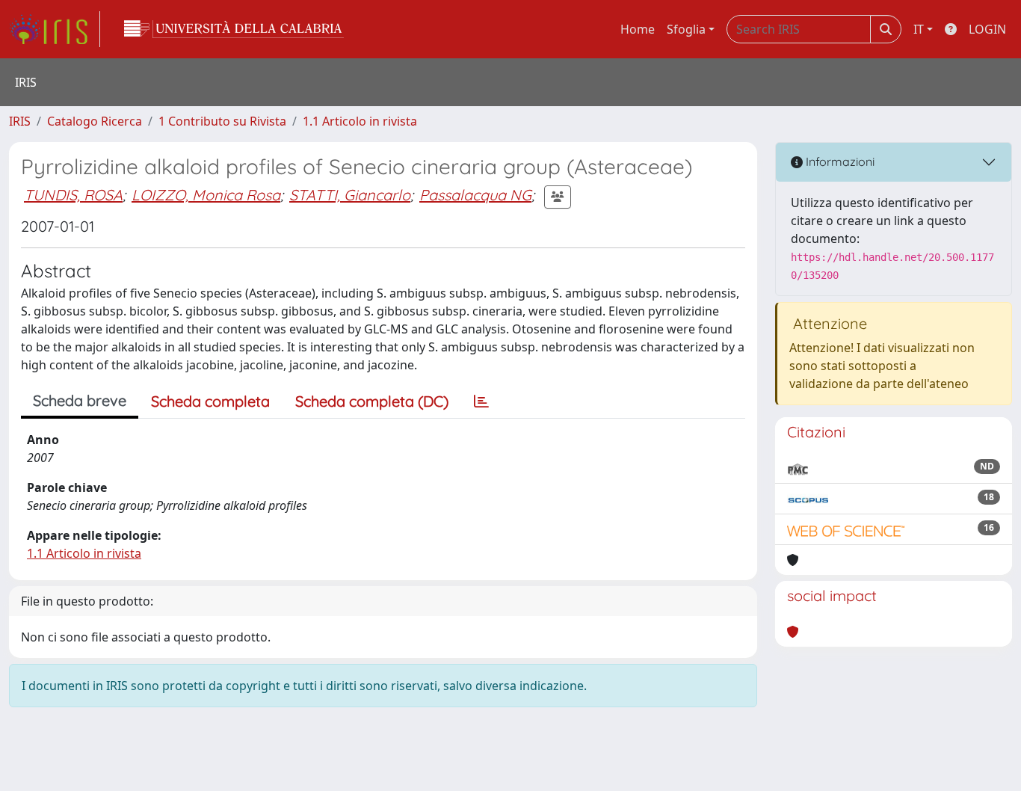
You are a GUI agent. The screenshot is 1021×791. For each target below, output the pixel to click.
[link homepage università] (234, 29)
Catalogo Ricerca (94, 121)
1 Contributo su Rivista (222, 121)
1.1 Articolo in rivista (360, 121)
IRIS (20, 121)
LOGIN (987, 29)
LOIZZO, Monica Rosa (206, 194)
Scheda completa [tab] (210, 401)
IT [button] (918, 29)
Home (637, 29)
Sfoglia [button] (686, 29)
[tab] (481, 401)
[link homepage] (54, 29)
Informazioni (839, 161)
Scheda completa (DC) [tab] (371, 401)
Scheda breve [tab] (79, 400)
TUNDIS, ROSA (73, 194)
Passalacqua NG (475, 194)
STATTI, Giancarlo (349, 194)
